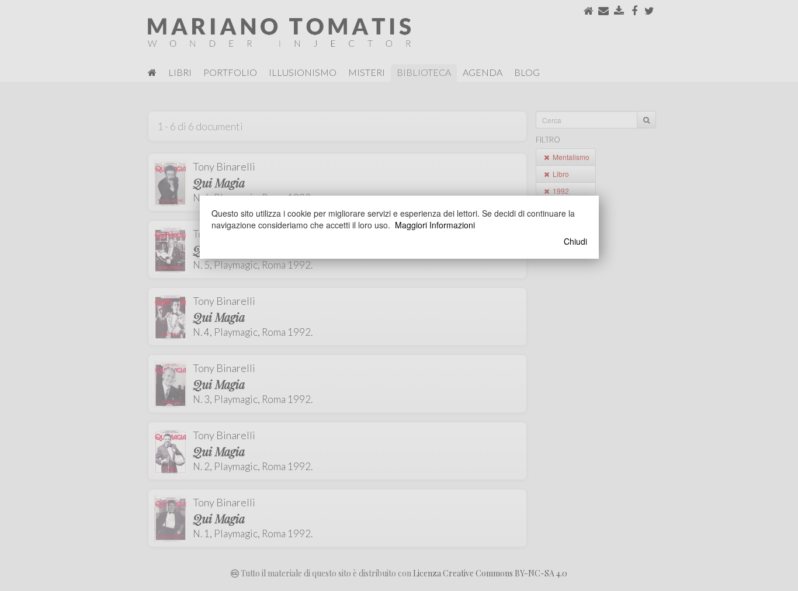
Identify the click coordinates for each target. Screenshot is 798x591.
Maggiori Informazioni (435, 225)
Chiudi (575, 241)
